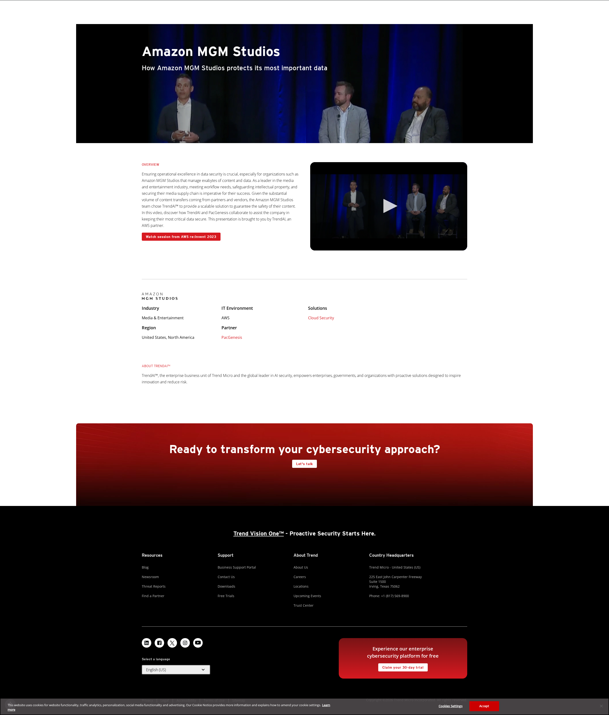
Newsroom (150, 577)
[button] (388, 205)
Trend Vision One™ (258, 533)
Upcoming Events (307, 596)
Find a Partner (153, 596)
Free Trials (226, 596)
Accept (484, 706)
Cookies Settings (450, 706)
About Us (301, 567)
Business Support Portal (237, 567)
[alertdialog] (304, 706)
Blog (145, 567)
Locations (301, 586)
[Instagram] (185, 643)
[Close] (601, 706)
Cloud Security (321, 317)
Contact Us (226, 577)
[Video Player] (388, 206)
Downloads (226, 586)
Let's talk (304, 464)
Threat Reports (154, 586)
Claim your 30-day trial (400, 666)
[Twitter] (172, 643)
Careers (300, 577)
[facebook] (159, 643)
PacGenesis (231, 337)
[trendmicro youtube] (198, 643)
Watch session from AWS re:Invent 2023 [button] (181, 237)
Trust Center (304, 605)
